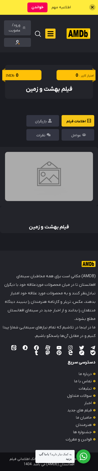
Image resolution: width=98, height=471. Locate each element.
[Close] (92, 7)
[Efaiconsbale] (92, 352)
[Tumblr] (36, 352)
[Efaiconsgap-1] (81, 352)
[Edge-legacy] (70, 352)
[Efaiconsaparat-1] (47, 347)
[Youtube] (59, 347)
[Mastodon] (47, 352)
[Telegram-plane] (92, 347)
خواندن (37, 7)
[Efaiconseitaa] (13, 347)
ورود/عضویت (14, 28)
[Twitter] (81, 347)
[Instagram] (70, 347)
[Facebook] (36, 347)
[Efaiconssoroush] (25, 347)
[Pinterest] (59, 352)
